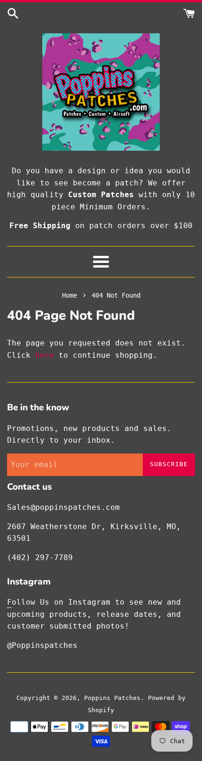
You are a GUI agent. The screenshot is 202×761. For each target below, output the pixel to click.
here (44, 355)
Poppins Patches (112, 697)
